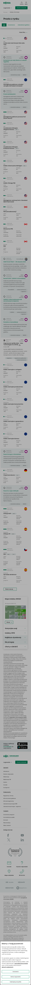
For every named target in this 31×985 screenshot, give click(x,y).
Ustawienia (16, 971)
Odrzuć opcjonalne (15, 976)
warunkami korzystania (21, 963)
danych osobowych (7, 967)
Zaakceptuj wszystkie (15, 982)
